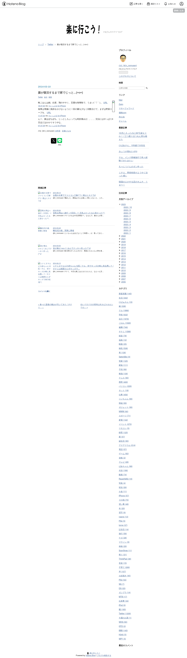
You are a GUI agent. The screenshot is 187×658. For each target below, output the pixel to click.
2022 (123, 235)
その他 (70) (124, 499)
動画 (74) (123, 474)
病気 (50, 97)
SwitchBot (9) (124, 356)
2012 (123, 264)
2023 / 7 (127, 215)
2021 (123, 238)
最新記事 (123, 127)
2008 (123, 276)
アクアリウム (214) (127, 445)
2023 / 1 (127, 233)
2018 (123, 247)
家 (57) (122, 436)
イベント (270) (125, 424)
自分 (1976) (124, 318)
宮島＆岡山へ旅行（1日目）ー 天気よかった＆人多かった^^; (79, 212)
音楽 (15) (123, 563)
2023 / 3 (127, 227)
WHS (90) (123, 622)
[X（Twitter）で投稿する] (53, 141)
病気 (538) (123, 348)
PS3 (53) (122, 579)
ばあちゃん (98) (126, 466)
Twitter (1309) (125, 613)
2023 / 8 (127, 212)
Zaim (121, 104)
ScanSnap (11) (125, 550)
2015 (123, 256)
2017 (123, 250)
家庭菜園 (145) (125, 293)
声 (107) (122, 571)
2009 (123, 273)
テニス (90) (124, 377)
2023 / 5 (127, 221)
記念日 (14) (124, 529)
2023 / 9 (127, 210)
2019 (123, 244)
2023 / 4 (127, 224)
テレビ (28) (124, 462)
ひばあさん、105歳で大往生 (132, 145)
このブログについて (127, 76)
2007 (123, 279)
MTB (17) (123, 596)
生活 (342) (123, 297)
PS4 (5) (122, 521)
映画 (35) (123, 344)
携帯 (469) (123, 382)
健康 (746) (123, 327)
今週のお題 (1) (125, 617)
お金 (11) (123, 491)
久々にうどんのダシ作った (131, 166)
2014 (123, 258)
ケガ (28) (123, 537)
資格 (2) (122, 457)
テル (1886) (124, 310)
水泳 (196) (123, 470)
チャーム (122, 121)
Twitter (40, 97)
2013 (123, 261)
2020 (123, 241)
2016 (123, 253)
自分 (45, 97)
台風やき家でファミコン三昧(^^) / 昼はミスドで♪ (74, 195)
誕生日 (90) (124, 441)
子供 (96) (123, 369)
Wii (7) (121, 584)
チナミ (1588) (125, 331)
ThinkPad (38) (125, 558)
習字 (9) (122, 512)
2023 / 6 (127, 218)
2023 (123, 204)
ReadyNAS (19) (125, 478)
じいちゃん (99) (126, 398)
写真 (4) (122, 483)
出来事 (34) (124, 600)
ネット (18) (124, 390)
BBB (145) (123, 630)
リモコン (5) (124, 428)
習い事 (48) (124, 504)
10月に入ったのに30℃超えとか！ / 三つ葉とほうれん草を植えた (133, 136)
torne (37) (123, 525)
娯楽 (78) (123, 335)
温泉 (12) (123, 340)
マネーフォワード (126, 108)
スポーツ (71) (125, 415)
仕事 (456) (123, 394)
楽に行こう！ (48, 14)
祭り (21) (123, 554)
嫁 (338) (122, 306)
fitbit (120, 100)
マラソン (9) (124, 542)
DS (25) (122, 588)
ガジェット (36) (126, 407)
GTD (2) (122, 626)
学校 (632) (123, 314)
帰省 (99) (123, 403)
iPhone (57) (124, 495)
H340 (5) (122, 634)
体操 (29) (123, 546)
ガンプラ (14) (125, 592)
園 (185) (122, 609)
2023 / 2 (127, 230)
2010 (123, 270)
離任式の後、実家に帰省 (63, 230)
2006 (123, 281)
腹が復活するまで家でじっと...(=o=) (60, 92)
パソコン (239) (125, 386)
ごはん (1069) (125, 323)
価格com (122, 112)
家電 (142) (123, 419)
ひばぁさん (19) (126, 302)
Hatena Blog (90, 655)
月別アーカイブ (126, 199)
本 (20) (122, 508)
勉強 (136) (123, 373)
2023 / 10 (128, 207)
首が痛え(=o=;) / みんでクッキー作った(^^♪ (72, 248)
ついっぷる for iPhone (57, 105)
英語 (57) (123, 449)
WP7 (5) (122, 638)
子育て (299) (124, 567)
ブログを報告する (104, 655)
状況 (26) (123, 487)
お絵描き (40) (125, 575)
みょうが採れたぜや (128, 151)
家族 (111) (123, 365)
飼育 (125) (123, 432)
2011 (123, 267)
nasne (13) (123, 516)
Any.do (122, 116)
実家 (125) (123, 361)
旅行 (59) (123, 533)
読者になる (179, 10)
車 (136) (122, 352)
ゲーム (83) (124, 453)
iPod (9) (122, 605)
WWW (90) (123, 411)
